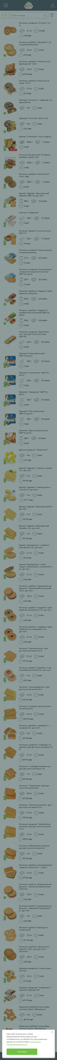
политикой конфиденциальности (24, 1043)
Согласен (22, 1051)
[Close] (52, 1032)
